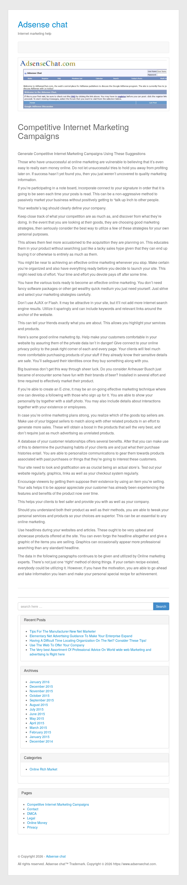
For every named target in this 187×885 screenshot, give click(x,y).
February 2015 (40, 732)
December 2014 (41, 741)
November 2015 (41, 691)
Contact (32, 809)
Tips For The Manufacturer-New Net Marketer (63, 631)
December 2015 (41, 686)
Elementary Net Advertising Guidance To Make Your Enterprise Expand (81, 636)
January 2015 (39, 736)
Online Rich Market (43, 769)
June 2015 (37, 713)
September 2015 (42, 700)
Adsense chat (43, 24)
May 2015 (37, 718)
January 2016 (39, 681)
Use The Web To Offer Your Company (57, 645)
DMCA (31, 813)
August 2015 (39, 704)
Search (161, 606)
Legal (31, 818)
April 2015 (37, 723)
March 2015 (38, 727)
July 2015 (37, 709)
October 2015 (39, 695)
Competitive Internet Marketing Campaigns (58, 804)
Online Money (37, 822)
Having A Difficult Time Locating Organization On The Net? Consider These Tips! (88, 640)
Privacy (32, 827)
